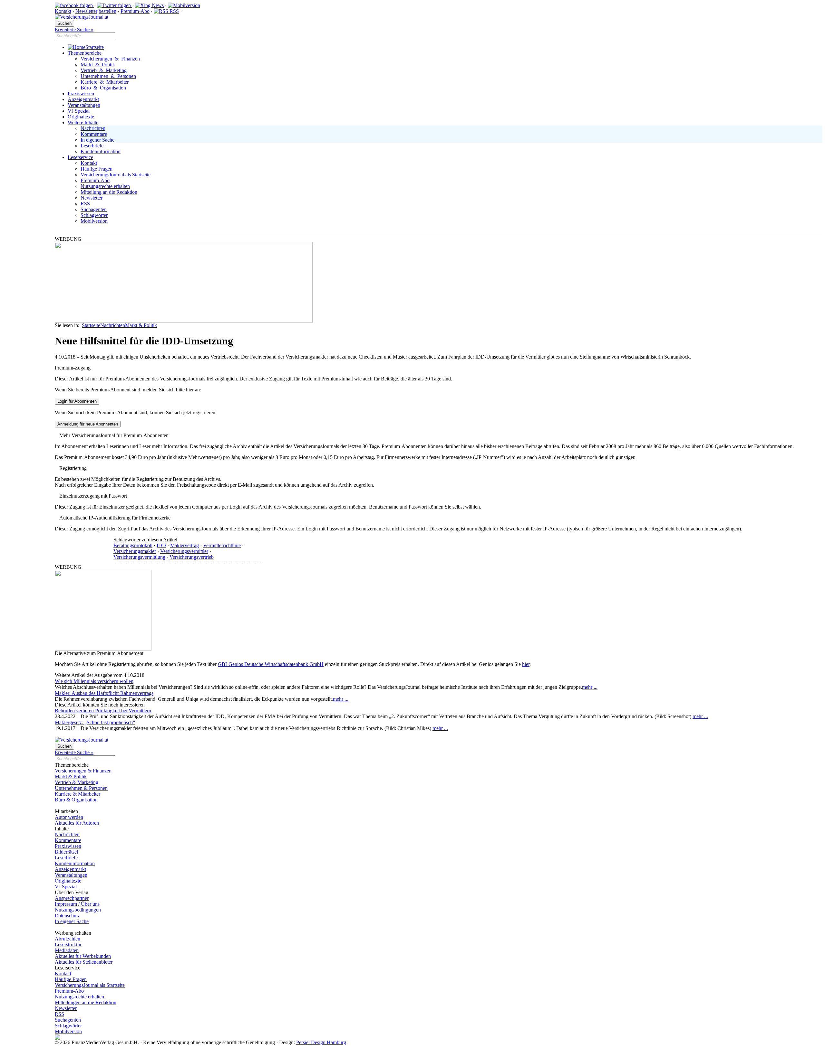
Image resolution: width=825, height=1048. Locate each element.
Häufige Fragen (96, 169)
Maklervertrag (184, 545)
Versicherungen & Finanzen (110, 58)
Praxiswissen (81, 93)
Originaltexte (81, 116)
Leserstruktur (68, 944)
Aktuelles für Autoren (77, 823)
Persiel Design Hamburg (321, 1042)
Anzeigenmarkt (83, 99)
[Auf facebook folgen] (74, 5)
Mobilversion (94, 221)
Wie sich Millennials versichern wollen (94, 681)
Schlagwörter (94, 215)
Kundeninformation (101, 151)
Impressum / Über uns (77, 904)
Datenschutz (67, 915)
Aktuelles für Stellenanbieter (83, 962)
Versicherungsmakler (134, 551)
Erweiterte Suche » (74, 29)
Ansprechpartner (72, 898)
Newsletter (86, 11)
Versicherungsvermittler (184, 551)
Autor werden (69, 817)
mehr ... (589, 687)
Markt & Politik (98, 64)
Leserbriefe (92, 145)
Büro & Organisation (103, 87)
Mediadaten (67, 950)
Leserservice (80, 157)
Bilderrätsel (66, 852)
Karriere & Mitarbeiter (105, 82)
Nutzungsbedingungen (78, 909)
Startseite (94, 47)
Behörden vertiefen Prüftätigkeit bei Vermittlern (103, 710)
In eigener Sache (97, 140)
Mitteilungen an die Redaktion (85, 1002)
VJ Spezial (79, 111)
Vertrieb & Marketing (104, 70)
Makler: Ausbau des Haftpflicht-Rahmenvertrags (104, 693)
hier (525, 664)
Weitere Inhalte (83, 122)
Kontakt (63, 11)
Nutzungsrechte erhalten (105, 186)
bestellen (107, 11)
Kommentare (94, 134)
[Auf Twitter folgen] (114, 5)
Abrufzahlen (67, 938)
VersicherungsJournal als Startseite (115, 174)
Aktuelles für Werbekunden (83, 956)
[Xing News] (149, 5)
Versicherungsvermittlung (139, 557)
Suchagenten (94, 209)
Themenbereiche (85, 53)
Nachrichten (93, 128)
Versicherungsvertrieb (192, 557)
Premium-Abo (135, 11)
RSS (173, 11)
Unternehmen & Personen (108, 76)
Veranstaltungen (84, 105)
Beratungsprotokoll (132, 545)
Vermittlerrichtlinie (222, 545)
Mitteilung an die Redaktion (109, 192)
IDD (161, 545)
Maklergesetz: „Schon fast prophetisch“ (95, 722)
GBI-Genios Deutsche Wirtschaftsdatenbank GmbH (271, 664)
